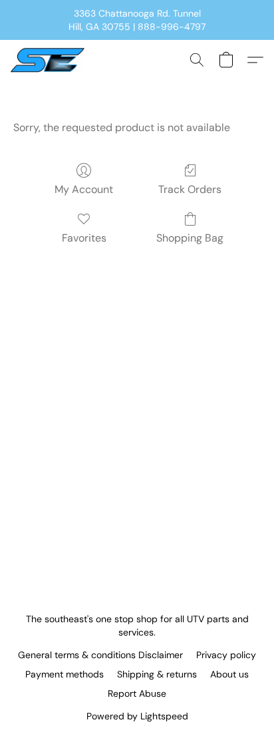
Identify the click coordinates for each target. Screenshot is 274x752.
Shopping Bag (189, 238)
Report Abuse (137, 693)
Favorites (84, 238)
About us (229, 674)
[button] (49, 60)
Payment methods (64, 674)
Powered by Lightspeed (137, 716)
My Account (84, 189)
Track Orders (189, 189)
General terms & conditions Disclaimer (100, 655)
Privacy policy (226, 655)
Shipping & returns (157, 674)
